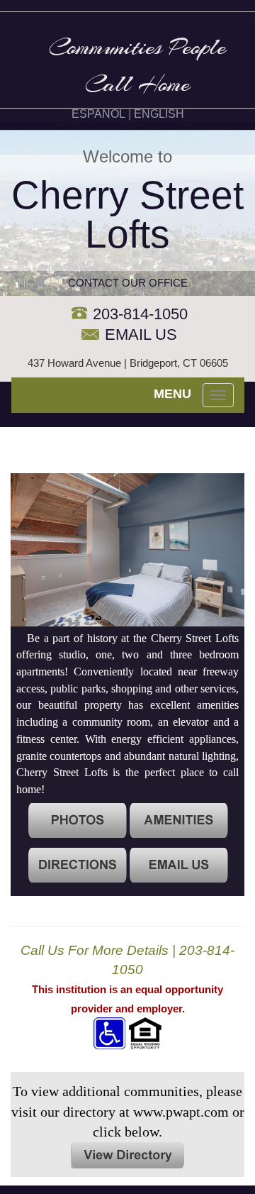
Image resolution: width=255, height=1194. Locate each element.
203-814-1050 (140, 314)
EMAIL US (141, 334)
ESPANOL (98, 114)
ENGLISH (159, 114)
